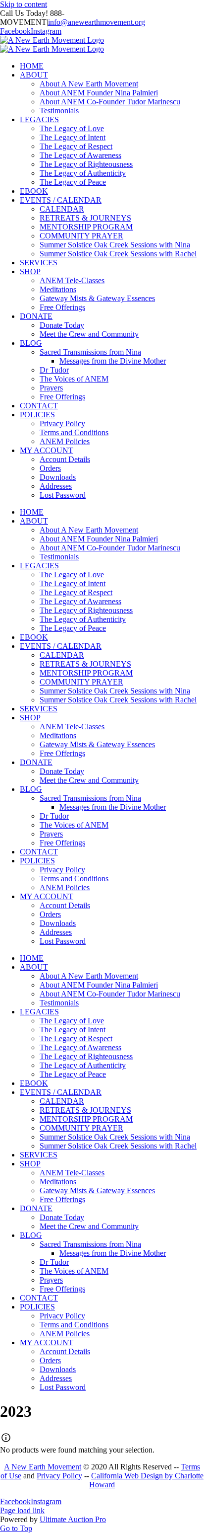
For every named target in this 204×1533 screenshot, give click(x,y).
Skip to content (23, 4)
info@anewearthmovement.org (96, 22)
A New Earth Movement (42, 1466)
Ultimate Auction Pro (73, 1519)
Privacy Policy (59, 1475)
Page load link (22, 1510)
